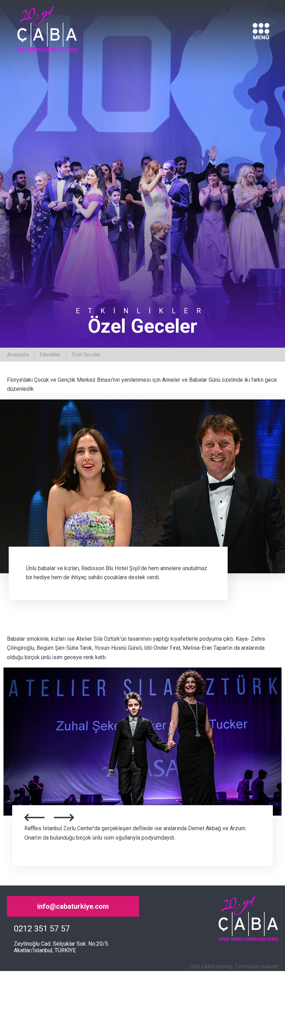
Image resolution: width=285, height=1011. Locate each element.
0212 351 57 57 (42, 928)
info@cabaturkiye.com (73, 906)
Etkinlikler (50, 354)
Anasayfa (18, 354)
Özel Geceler (86, 354)
